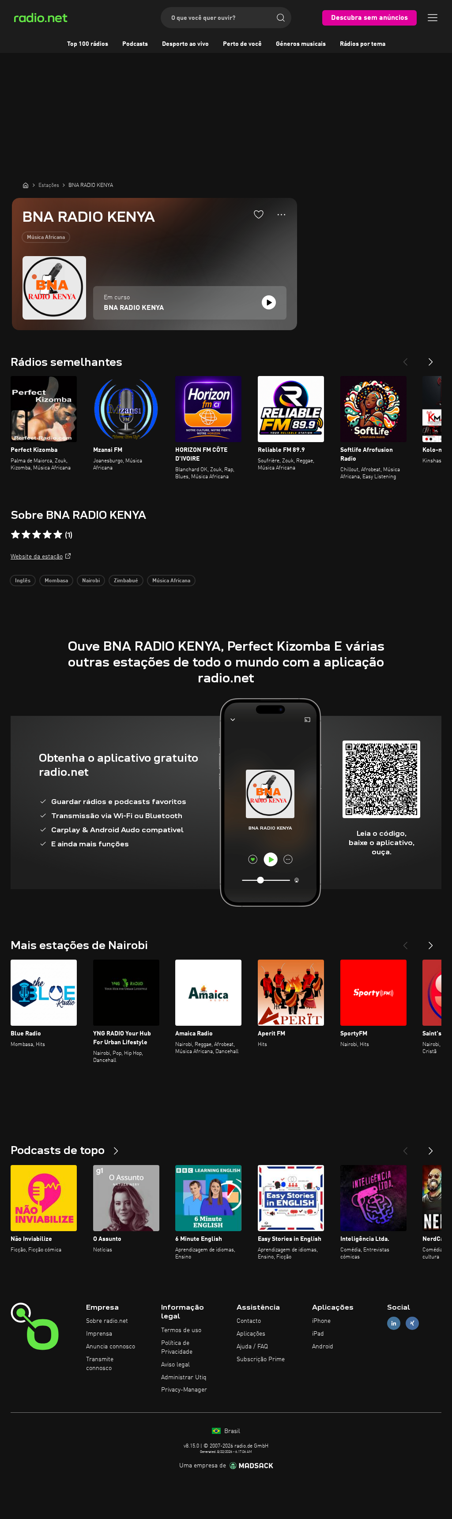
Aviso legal (175, 1365)
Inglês (22, 581)
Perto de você (242, 44)
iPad (318, 1334)
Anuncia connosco (110, 1347)
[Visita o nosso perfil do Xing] (412, 1323)
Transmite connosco (99, 1363)
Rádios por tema (362, 44)
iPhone (321, 1321)
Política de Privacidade (176, 1347)
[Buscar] (280, 17)
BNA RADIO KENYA (134, 308)
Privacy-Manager (184, 1390)
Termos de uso (181, 1330)
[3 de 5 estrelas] (36, 534)
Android (322, 1347)
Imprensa (99, 1334)
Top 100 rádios (87, 44)
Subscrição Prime (261, 1359)
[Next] (430, 358)
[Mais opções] (281, 214)
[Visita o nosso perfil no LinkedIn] (393, 1323)
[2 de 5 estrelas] (26, 534)
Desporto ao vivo (185, 44)
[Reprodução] (269, 302)
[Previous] (405, 358)
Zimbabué (126, 581)
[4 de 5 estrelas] (47, 534)
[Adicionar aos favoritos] (259, 214)
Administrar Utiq (184, 1377)
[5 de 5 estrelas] (58, 534)
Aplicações (251, 1334)
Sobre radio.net (107, 1321)
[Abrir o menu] (432, 17)
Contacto (249, 1321)
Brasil (231, 1431)
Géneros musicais (301, 44)
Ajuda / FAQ (252, 1347)
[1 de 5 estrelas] (15, 534)
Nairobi (91, 581)
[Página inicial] (25, 185)
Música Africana (46, 237)
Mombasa (56, 581)
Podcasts (135, 44)
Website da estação (37, 557)
